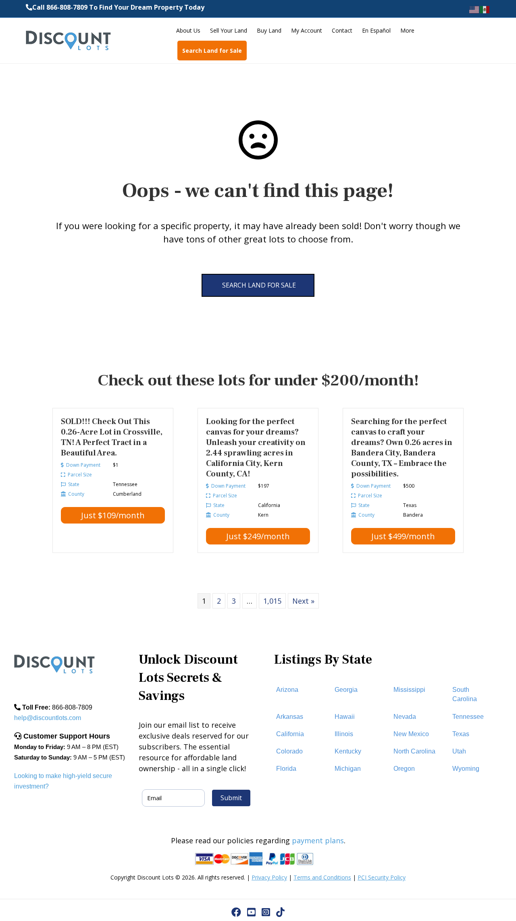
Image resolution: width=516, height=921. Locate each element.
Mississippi (409, 689)
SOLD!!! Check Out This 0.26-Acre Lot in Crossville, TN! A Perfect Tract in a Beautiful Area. (111, 437)
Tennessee (468, 716)
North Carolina (414, 751)
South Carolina (464, 694)
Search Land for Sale (212, 50)
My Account (306, 30)
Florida (286, 768)
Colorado (289, 751)
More (407, 30)
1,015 (272, 601)
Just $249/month (258, 536)
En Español (376, 30)
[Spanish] (485, 9)
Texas (460, 734)
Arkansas (289, 716)
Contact (342, 30)
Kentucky (348, 751)
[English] (474, 9)
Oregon (404, 768)
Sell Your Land (228, 30)
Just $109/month (113, 515)
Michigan (348, 768)
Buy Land (269, 30)
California (290, 734)
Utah (459, 751)
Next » (303, 601)
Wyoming (465, 768)
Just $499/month (403, 536)
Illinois (344, 734)
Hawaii (345, 716)
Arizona (287, 689)
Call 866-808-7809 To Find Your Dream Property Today (118, 7)
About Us (188, 30)
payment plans (318, 840)
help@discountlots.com (47, 717)
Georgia (346, 689)
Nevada (404, 716)
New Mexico (411, 734)
